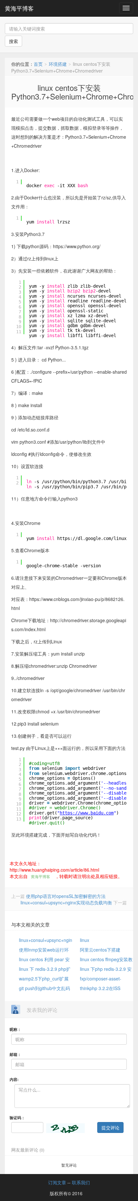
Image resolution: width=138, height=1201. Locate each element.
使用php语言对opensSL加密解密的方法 (66, 896)
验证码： (17, 1117)
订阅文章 (57, 1182)
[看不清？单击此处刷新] (65, 1128)
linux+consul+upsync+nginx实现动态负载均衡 (66, 902)
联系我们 (81, 1182)
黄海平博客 (19, 8)
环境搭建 (58, 64)
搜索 (13, 41)
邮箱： (15, 1054)
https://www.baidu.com (87, 812)
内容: (14, 1079)
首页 (38, 64)
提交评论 (110, 1127)
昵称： (15, 1029)
